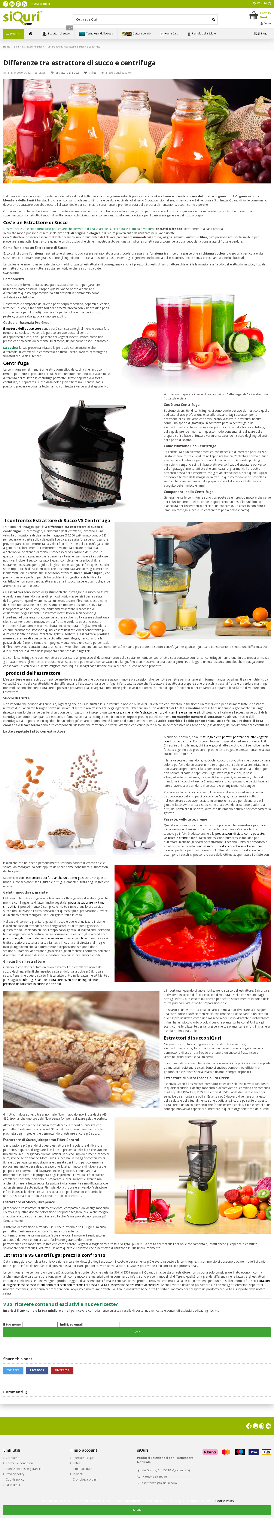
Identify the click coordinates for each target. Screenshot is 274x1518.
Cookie (224, 1501)
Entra (76, 1463)
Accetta (137, 1510)
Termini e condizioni (20, 1463)
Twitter (13, 1370)
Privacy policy (15, 1474)
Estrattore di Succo (68, 72)
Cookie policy (15, 1479)
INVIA (137, 1332)
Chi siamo (12, 1458)
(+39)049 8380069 (154, 1477)
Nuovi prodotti (40, 4)
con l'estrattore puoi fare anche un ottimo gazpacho (54, 878)
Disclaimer (13, 1485)
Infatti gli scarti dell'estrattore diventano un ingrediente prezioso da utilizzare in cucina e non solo (50, 982)
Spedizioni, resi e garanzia (24, 1469)
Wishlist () (263, 3)
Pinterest (62, 1370)
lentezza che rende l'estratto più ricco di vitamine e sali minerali (156, 712)
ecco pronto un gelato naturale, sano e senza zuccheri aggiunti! (55, 936)
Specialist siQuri (83, 1458)
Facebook (37, 1370)
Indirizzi (78, 1474)
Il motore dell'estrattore (22, 328)
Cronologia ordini (85, 1479)
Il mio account (82, 1469)
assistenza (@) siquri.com (159, 1483)
